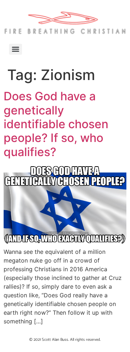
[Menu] (15, 49)
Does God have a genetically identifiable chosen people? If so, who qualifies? (56, 124)
